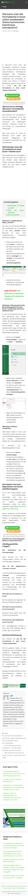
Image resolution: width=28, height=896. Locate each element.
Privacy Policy (7, 888)
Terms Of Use (15, 888)
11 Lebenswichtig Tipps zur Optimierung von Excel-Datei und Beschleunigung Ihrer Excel (14, 773)
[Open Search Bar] (26, 2)
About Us (4, 886)
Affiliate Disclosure (13, 886)
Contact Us (22, 886)
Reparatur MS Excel (20, 891)
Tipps (6, 733)
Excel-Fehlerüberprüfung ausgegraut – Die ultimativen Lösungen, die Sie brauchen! (12, 748)
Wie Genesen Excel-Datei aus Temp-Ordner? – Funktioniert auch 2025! (13, 755)
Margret (6, 693)
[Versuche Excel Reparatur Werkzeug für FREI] (14, 827)
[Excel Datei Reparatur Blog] (8, 2)
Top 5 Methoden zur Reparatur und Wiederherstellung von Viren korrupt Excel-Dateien (13, 846)
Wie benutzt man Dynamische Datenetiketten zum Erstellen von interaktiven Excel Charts (13, 787)
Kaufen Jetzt (14, 99)
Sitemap (22, 888)
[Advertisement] (14, 49)
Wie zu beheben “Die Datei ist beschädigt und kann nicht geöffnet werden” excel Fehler (12, 854)
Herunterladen (13, 95)
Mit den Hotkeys (13, 215)
